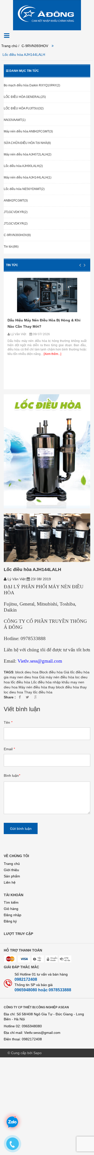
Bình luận (12, 776)
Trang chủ (12, 864)
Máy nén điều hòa (33, 687)
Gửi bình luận (21, 829)
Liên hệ (10, 882)
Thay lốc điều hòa (38, 692)
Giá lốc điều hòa (76, 672)
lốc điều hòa (20, 682)
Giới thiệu (11, 870)
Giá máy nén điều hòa (56, 677)
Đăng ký (10, 921)
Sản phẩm (12, 876)
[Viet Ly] (47, 15)
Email (9, 749)
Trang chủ (9, 46)
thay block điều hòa (63, 687)
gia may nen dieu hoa (21, 677)
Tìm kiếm (11, 902)
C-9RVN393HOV (35, 46)
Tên (8, 722)
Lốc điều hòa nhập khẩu (50, 682)
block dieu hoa (26, 672)
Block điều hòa (51, 672)
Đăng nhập (12, 915)
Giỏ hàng (11, 909)
